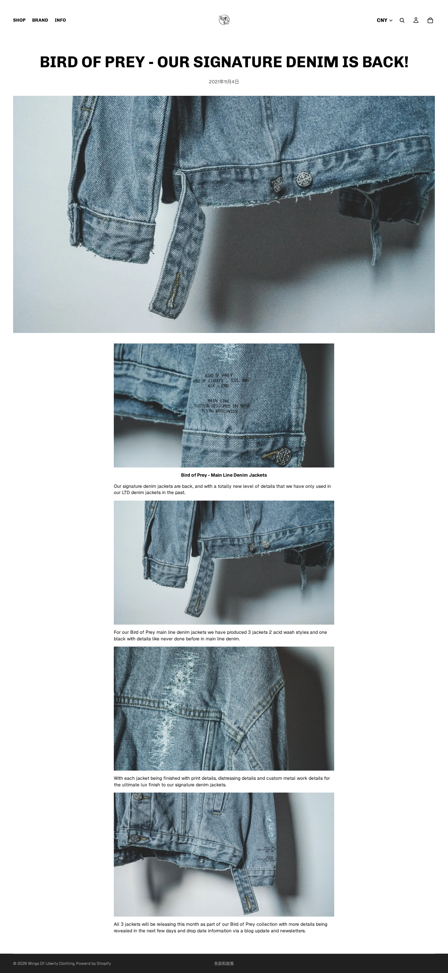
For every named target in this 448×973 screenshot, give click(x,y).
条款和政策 (224, 963)
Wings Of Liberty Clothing (51, 963)
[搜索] (402, 20)
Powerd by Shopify (93, 963)
